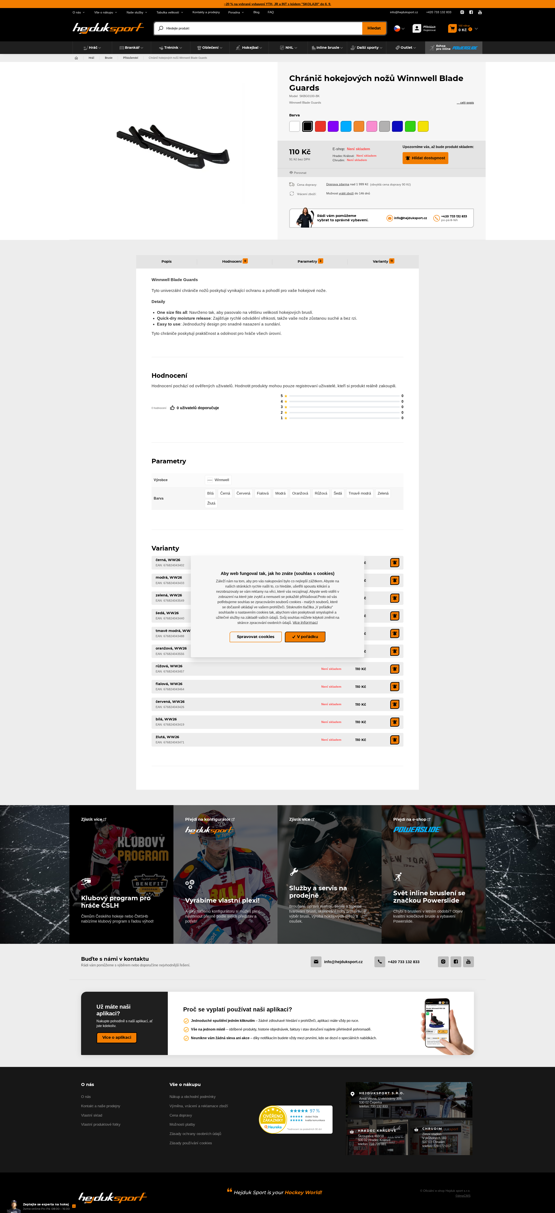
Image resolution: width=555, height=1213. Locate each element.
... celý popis (465, 102)
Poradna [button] (234, 12)
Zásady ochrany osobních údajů (195, 1134)
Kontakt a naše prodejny (100, 1106)
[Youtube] (480, 12)
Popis (167, 261)
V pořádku (307, 637)
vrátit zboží (346, 193)
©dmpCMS (462, 1195)
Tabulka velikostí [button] (168, 12)
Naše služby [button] (135, 12)
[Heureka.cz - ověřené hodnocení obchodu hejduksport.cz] (296, 1119)
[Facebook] (471, 12)
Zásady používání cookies (191, 1143)
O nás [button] (77, 12)
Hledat (374, 28)
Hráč (91, 57)
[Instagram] (462, 12)
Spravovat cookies (255, 637)
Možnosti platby (182, 1124)
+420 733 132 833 (438, 12)
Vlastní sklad (91, 1115)
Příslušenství (130, 57)
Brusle (109, 57)
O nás (86, 1097)
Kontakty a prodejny (206, 12)
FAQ (271, 12)
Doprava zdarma (337, 184)
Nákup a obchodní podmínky (193, 1097)
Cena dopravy (181, 1115)
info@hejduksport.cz (404, 12)
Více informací (305, 622)
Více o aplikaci (116, 1038)
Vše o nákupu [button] (103, 12)
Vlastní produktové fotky (101, 1124)
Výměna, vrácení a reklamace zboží (199, 1106)
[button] (92, 47)
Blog (256, 12)
